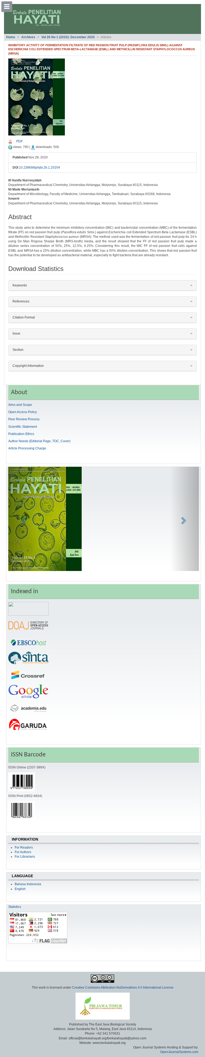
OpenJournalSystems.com (179, 1052)
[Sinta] (28, 658)
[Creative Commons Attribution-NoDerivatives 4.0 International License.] (102, 978)
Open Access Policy (22, 412)
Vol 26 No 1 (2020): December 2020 (68, 37)
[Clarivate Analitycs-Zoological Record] (28, 609)
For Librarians (25, 856)
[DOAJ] (28, 625)
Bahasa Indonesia (28, 884)
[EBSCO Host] (28, 642)
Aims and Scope (20, 405)
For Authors (23, 852)
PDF (19, 141)
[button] (22, 519)
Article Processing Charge (27, 448)
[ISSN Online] (21, 781)
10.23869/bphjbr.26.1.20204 (39, 167)
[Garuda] (28, 724)
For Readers (24, 847)
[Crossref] (28, 675)
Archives (28, 37)
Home (10, 37)
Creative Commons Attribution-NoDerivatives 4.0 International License (123, 987)
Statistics (14, 907)
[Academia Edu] (28, 708)
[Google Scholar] (28, 691)
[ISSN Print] (21, 810)
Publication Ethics (21, 434)
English (20, 889)
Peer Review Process (24, 419)
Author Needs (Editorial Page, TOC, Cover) (39, 441)
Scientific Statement (22, 427)
